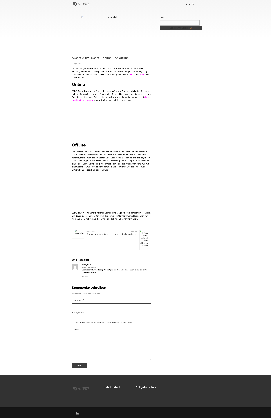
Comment (75, 329)
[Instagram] (193, 4)
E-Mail (163, 17)
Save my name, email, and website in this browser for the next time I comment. (103, 322)
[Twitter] (189, 4)
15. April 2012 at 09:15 (89, 267)
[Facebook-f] (186, 4)
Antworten (85, 277)
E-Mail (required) (78, 313)
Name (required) (78, 300)
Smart (142, 74)
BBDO (132, 74)
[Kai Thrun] (81, 4)
